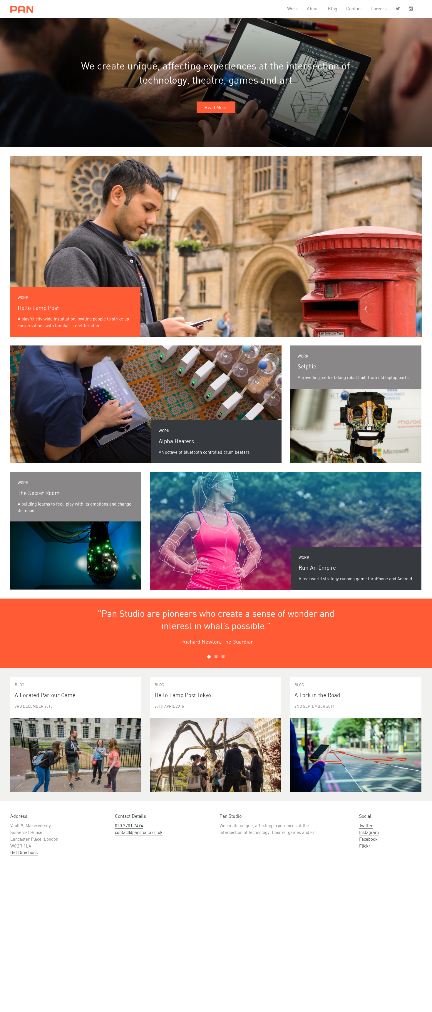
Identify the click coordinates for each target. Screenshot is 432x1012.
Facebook (368, 839)
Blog (332, 8)
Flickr (364, 846)
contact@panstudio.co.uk (139, 832)
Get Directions (24, 852)
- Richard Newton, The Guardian (216, 641)
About (313, 8)
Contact (354, 8)
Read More (216, 107)
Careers (379, 8)
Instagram (369, 832)
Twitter (366, 825)
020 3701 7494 (129, 825)
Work (292, 8)
